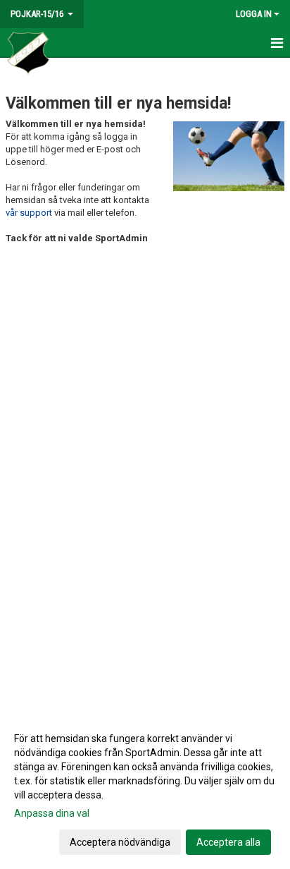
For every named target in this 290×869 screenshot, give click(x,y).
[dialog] (145, 789)
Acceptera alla (228, 842)
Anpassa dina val (51, 813)
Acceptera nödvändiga (120, 842)
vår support (29, 212)
